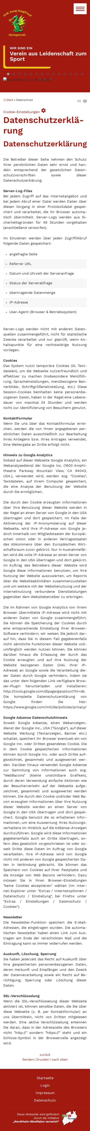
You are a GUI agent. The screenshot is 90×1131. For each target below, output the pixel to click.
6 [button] (36, 74)
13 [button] (76, 74)
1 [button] (8, 74)
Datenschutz (45, 1100)
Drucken (42, 1059)
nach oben (60, 1059)
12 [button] (70, 74)
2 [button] (13, 74)
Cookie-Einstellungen (24, 110)
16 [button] (45, 79)
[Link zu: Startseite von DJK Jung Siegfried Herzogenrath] (45, 23)
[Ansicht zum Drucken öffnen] (85, 101)
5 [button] (30, 74)
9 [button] (53, 74)
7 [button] (42, 74)
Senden (28, 1059)
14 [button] (82, 74)
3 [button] (19, 74)
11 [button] (64, 74)
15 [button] (39, 79)
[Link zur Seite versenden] (79, 101)
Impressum (45, 1093)
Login (45, 1085)
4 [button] (25, 74)
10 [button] (59, 74)
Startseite (45, 1078)
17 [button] (50, 79)
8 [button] (47, 74)
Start (9, 100)
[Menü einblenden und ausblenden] (80, 8)
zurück (45, 1054)
